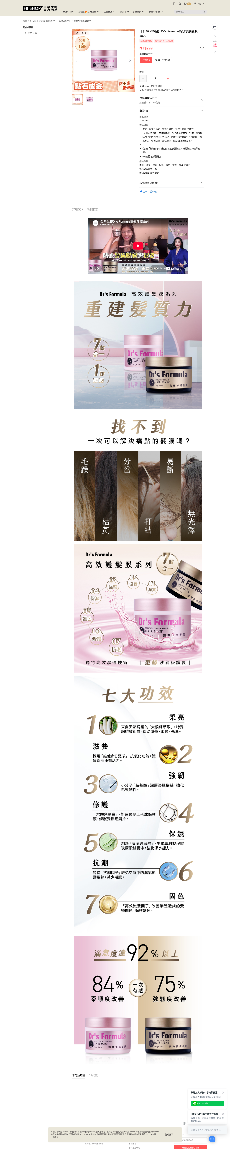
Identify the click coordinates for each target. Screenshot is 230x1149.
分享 (145, 191)
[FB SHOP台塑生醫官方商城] (40, 8)
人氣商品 (215, 45)
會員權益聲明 (134, 1148)
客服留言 (132, 1144)
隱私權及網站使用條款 (94, 1144)
